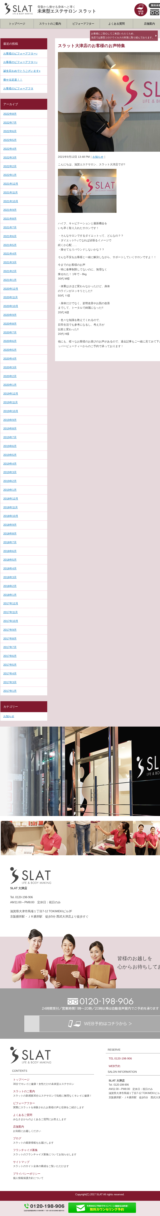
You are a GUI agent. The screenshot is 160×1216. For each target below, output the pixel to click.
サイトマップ (21, 1161)
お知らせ (97, 156)
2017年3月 (10, 682)
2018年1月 (10, 594)
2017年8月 (10, 638)
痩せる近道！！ (12, 79)
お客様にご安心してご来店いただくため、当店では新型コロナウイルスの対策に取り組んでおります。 (122, 35)
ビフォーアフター (83, 23)
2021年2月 (10, 271)
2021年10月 (10, 201)
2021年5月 (10, 245)
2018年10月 (10, 516)
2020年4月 (10, 358)
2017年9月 (10, 629)
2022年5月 (10, 140)
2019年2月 (10, 481)
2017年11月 (10, 612)
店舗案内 (18, 1126)
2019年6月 (10, 446)
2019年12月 (10, 393)
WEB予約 (114, 1066)
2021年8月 (10, 218)
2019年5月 (10, 454)
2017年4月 (10, 673)
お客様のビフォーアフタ (18, 88)
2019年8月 (10, 428)
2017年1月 (10, 690)
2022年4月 (10, 148)
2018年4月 (10, 568)
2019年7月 (10, 437)
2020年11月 (10, 297)
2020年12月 (10, 288)
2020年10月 (10, 306)
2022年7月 (10, 122)
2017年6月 (10, 655)
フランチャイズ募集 (25, 1150)
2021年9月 (10, 209)
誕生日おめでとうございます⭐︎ (21, 70)
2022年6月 (10, 131)
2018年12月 (10, 498)
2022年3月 (10, 157)
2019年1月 (10, 489)
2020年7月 (10, 332)
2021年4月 (10, 253)
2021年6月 (10, 236)
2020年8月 (10, 323)
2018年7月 (10, 542)
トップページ (17, 23)
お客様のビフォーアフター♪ (20, 53)
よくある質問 (116, 23)
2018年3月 (10, 577)
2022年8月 (10, 113)
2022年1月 (10, 174)
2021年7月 (10, 227)
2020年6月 (10, 341)
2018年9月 (10, 524)
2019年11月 (10, 402)
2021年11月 (10, 192)
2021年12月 (10, 183)
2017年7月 (10, 647)
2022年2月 (10, 166)
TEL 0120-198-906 (120, 1058)
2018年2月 (10, 586)
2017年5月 (10, 664)
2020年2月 (10, 376)
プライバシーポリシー (26, 1173)
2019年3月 (10, 472)
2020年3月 (10, 367)
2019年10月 (10, 411)
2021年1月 (10, 280)
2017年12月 (10, 603)
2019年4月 (10, 463)
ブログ (17, 1138)
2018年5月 (10, 559)
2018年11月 (10, 507)
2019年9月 (10, 419)
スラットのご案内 (50, 23)
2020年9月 (10, 314)
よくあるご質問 (22, 1114)
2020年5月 (10, 349)
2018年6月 (10, 551)
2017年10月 (10, 621)
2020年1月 (10, 384)
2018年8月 (10, 533)
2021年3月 (10, 262)
